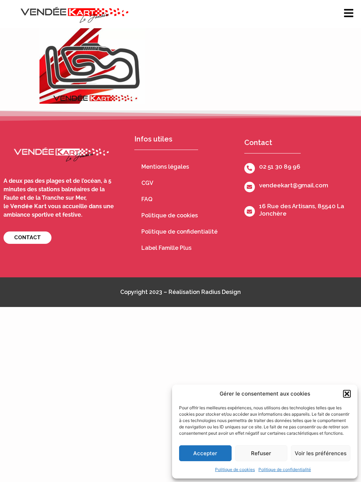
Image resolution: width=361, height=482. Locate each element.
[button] (346, 393)
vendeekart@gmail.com (293, 185)
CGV (147, 183)
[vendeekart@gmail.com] (249, 187)
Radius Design (221, 292)
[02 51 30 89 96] (249, 168)
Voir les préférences (321, 453)
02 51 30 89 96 (280, 166)
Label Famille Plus (166, 248)
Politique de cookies (235, 469)
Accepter (205, 453)
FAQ (146, 199)
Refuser (261, 453)
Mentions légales (165, 166)
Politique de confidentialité (284, 469)
